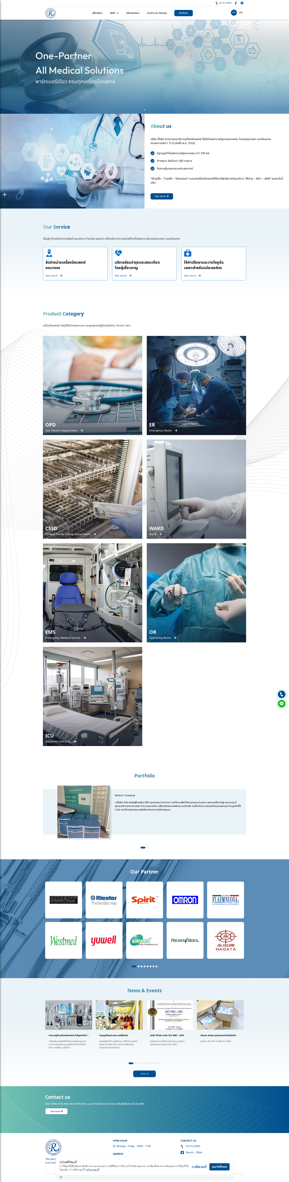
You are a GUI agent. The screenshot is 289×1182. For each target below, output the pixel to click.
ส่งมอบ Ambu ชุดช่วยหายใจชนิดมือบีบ (117, 1035)
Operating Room (160, 638)
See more (160, 196)
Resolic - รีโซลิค (194, 1152)
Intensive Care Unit (58, 742)
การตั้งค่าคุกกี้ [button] (199, 1166)
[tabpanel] (144, 67)
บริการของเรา (132, 13)
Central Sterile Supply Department (68, 534)
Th (234, 12)
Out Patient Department (61, 431)
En (240, 12)
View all (144, 1074)
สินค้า (112, 13)
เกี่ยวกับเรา (97, 13)
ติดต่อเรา (183, 13)
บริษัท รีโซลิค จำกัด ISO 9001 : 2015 (66, 1035)
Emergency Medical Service (63, 638)
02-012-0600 (225, 3)
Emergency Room (160, 431)
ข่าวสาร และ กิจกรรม (157, 13)
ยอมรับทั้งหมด (219, 1166)
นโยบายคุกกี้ (92, 1169)
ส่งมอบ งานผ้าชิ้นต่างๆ (210, 1035)
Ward (153, 534)
